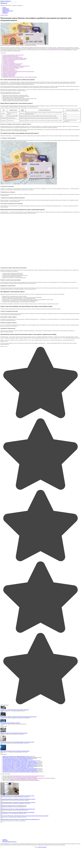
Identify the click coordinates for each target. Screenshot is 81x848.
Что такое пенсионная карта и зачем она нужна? (13, 54)
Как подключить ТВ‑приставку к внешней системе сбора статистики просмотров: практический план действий (24, 815)
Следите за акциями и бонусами (10, 72)
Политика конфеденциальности (9, 841)
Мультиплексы (6, 8)
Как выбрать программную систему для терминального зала (16, 767)
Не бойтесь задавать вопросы (9, 74)
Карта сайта (5, 840)
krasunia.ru (44, 847)
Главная (4, 7)
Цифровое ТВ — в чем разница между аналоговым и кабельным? (14, 709)
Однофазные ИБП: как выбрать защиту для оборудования (15, 759)
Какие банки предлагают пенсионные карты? (12, 57)
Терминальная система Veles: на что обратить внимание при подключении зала (20, 768)
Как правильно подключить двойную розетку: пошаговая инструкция (24, 780)
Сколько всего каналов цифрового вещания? (10, 722)
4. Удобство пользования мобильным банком (12, 63)
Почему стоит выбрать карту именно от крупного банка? (15, 58)
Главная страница (4, 15)
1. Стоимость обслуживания (9, 60)
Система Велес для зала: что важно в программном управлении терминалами (20, 770)
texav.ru (40, 847)
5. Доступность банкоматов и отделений (11, 64)
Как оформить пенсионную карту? (10, 70)
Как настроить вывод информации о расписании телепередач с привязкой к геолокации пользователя (33, 778)
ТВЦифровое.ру (3, 3)
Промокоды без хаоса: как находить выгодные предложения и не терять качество (21, 771)
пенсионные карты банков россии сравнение (60, 48)
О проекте (5, 839)
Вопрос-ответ (6, 11)
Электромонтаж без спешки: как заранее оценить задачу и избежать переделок (20, 761)
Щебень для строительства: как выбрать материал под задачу (13, 732)
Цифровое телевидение (8, 10)
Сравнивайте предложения (8, 75)
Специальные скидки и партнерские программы (13, 67)
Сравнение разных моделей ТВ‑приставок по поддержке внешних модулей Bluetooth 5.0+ (20, 819)
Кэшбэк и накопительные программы (11, 68)
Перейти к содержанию (5, 1)
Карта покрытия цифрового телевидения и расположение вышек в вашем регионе (18, 716)
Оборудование (6, 9)
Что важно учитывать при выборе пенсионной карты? (14, 59)
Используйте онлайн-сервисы (9, 73)
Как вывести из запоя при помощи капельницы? (27, 776)
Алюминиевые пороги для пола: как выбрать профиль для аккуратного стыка (17, 741)
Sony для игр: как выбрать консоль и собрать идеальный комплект (14, 750)
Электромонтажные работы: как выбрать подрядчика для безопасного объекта (20, 765)
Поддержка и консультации (9, 69)
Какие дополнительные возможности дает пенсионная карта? (16, 65)
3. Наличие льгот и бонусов (9, 62)
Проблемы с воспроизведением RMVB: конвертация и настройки (24, 779)
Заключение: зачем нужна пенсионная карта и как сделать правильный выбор (19, 77)
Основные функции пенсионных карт (10, 56)
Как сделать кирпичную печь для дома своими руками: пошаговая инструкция (27, 775)
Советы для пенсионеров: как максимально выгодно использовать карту (18, 71)
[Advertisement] (40, 222)
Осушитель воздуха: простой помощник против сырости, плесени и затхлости (19, 764)
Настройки (5, 13)
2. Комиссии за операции (8, 61)
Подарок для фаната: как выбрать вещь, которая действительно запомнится (19, 760)
